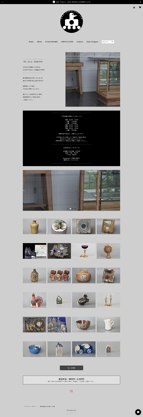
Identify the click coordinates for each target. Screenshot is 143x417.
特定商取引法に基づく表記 (47, 406)
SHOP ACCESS (67, 42)
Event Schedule (51, 42)
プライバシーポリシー (30, 406)
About (39, 42)
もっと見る (71, 368)
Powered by (69, 413)
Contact (80, 42)
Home (31, 42)
